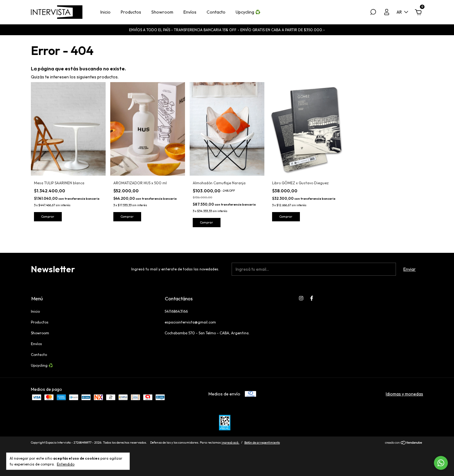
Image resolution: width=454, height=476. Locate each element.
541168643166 (176, 311)
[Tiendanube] (404, 443)
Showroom (162, 12)
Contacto (216, 12)
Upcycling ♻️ (248, 12)
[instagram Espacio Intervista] (301, 298)
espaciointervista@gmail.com (190, 322)
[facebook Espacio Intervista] (311, 298)
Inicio (105, 12)
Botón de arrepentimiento (262, 443)
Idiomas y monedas (404, 394)
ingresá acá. (230, 443)
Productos (131, 12)
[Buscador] (373, 13)
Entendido (65, 464)
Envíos (189, 12)
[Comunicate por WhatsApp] (441, 463)
